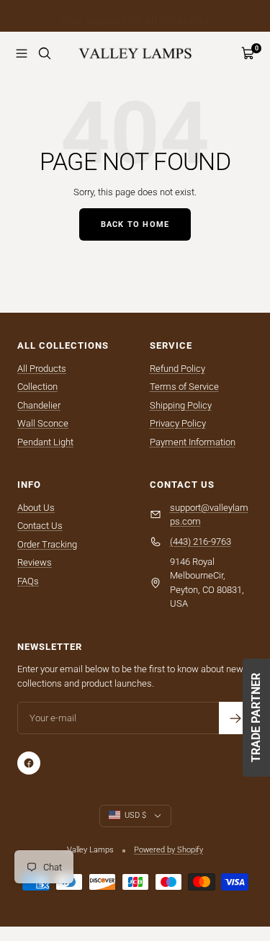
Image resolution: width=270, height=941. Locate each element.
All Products (41, 368)
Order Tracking (47, 544)
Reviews (34, 562)
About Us (36, 507)
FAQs (28, 581)
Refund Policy (177, 368)
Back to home (135, 224)
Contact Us (40, 525)
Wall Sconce (42, 423)
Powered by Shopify (168, 850)
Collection (37, 386)
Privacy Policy (178, 423)
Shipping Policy (181, 405)
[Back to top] (229, 846)
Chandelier (38, 405)
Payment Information (192, 442)
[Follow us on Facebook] (28, 763)
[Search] (44, 53)
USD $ (135, 815)
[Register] (235, 718)
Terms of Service (184, 386)
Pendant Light (45, 442)
